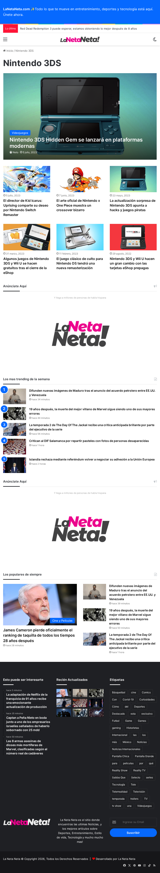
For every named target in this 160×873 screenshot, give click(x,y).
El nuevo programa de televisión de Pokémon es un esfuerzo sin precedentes (71, 28)
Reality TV (139, 770)
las (134, 734)
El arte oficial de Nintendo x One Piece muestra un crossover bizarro (78, 205)
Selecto (135, 777)
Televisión (139, 791)
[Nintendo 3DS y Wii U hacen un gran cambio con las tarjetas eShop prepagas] (133, 237)
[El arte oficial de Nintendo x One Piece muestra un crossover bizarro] (79, 179)
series (149, 777)
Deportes (139, 706)
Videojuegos (144, 805)
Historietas (132, 727)
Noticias (142, 742)
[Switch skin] (155, 40)
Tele (133, 784)
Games (142, 720)
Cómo (115, 706)
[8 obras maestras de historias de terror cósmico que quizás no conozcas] (96, 713)
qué (151, 763)
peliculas (128, 763)
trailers (134, 798)
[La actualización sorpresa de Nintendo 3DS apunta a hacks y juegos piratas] (133, 179)
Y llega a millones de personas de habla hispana (80, 297)
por (141, 763)
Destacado (118, 713)
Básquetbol (118, 692)
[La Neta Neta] (80, 39)
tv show (116, 805)
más (114, 742)
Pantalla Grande (144, 756)
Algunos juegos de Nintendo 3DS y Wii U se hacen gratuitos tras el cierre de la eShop (26, 266)
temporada (118, 798)
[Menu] (5, 40)
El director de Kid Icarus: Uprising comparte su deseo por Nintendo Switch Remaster (25, 207)
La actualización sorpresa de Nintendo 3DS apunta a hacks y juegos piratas (132, 205)
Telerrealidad (119, 791)
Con (114, 699)
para (114, 763)
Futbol (115, 720)
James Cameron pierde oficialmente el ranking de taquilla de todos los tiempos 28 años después (39, 635)
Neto (15, 152)
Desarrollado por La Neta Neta (115, 858)
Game (128, 720)
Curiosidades (147, 699)
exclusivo (146, 713)
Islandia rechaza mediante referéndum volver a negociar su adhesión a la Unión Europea (92, 459)
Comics (146, 692)
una (129, 805)
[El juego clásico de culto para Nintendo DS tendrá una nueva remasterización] (79, 237)
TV (146, 798)
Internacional (119, 734)
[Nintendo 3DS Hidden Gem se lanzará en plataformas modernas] (80, 116)
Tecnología (118, 784)
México (127, 742)
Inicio (9, 50)
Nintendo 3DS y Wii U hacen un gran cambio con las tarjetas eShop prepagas (132, 263)
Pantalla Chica (120, 756)
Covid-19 (128, 699)
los (144, 734)
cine (133, 692)
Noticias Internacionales (126, 749)
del (126, 706)
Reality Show (120, 770)
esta (133, 713)
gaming (116, 727)
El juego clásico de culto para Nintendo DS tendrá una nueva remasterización (79, 263)
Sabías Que (118, 777)
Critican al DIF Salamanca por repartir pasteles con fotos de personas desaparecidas (89, 441)
